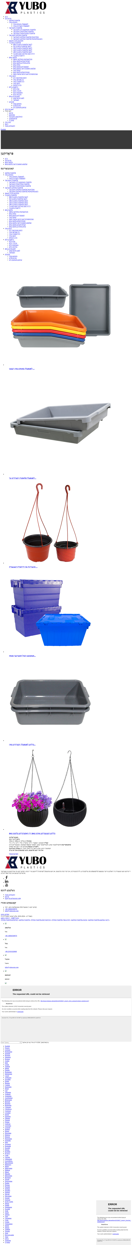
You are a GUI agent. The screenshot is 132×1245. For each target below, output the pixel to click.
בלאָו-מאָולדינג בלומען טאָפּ (21, 63)
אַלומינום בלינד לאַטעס (16, 41)
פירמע (11, 113)
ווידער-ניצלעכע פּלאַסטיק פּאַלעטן (98, 920)
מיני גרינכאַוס (17, 85)
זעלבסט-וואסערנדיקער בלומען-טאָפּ (24, 68)
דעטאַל (11, 854)
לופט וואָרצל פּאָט (18, 98)
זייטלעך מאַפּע (5, 918)
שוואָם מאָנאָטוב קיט (19, 107)
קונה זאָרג (8, 122)
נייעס (6, 124)
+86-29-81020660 (11, 951)
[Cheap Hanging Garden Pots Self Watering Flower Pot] (50, 829)
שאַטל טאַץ (16, 70)
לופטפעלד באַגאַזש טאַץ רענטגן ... (22, 369)
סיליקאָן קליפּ (17, 94)
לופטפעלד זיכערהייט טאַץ (21, 26)
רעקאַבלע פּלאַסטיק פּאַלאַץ (9, 920)
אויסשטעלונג (13, 118)
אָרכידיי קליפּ (17, 91)
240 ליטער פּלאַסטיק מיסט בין (22, 52)
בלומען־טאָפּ (13, 57)
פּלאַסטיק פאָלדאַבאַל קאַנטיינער (23, 31)
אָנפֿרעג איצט (5, 914)
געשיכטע (12, 115)
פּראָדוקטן (8, 18)
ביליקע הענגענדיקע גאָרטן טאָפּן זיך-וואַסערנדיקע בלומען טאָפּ (32, 833)
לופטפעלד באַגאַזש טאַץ (20, 24)
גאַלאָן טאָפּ (16, 65)
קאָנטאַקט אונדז (10, 126)
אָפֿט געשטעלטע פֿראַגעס (13, 898)
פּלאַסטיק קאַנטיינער (15, 28)
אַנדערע (11, 102)
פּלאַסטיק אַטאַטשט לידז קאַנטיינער (24, 29)
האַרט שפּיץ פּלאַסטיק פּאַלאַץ (61, 920)
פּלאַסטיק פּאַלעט (14, 20)
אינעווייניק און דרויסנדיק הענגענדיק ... (23, 567)
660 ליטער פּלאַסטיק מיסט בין (22, 44)
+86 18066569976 (11, 909)
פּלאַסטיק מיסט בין (15, 42)
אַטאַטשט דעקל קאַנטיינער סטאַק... (22, 656)
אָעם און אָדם (9, 109)
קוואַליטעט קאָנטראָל (15, 116)
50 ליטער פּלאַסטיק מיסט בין (22, 46)
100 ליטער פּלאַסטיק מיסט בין (22, 48)
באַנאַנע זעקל (17, 104)
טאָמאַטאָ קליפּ (18, 92)
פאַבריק (11, 120)
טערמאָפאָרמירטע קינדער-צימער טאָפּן (25, 74)
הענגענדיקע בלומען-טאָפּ (21, 66)
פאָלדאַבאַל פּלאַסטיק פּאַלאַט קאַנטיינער (26, 37)
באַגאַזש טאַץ (13, 22)
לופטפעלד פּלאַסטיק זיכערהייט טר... (22, 478)
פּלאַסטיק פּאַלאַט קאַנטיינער (18, 35)
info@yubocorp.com (11, 911)
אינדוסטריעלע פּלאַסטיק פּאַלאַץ (41, 920)
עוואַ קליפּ (16, 89)
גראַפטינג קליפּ (13, 87)
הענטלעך (16, 100)
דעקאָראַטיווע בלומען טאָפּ (21, 61)
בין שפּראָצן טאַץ (18, 79)
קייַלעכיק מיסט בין (19, 55)
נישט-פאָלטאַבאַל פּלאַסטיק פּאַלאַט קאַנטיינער (27, 39)
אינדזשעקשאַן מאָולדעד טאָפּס (22, 59)
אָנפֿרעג (16, 854)
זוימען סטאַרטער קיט (20, 78)
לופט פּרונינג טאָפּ (14, 96)
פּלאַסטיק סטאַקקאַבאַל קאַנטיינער (24, 33)
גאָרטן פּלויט (17, 105)
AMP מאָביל (15, 918)
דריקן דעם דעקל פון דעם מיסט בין (24, 54)
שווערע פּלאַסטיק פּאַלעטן (79, 920)
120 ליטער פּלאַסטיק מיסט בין (22, 50)
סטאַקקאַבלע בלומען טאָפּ (21, 72)
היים (6, 16)
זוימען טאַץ (12, 76)
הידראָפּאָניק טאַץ (18, 81)
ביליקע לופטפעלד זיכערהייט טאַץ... (22, 744)
